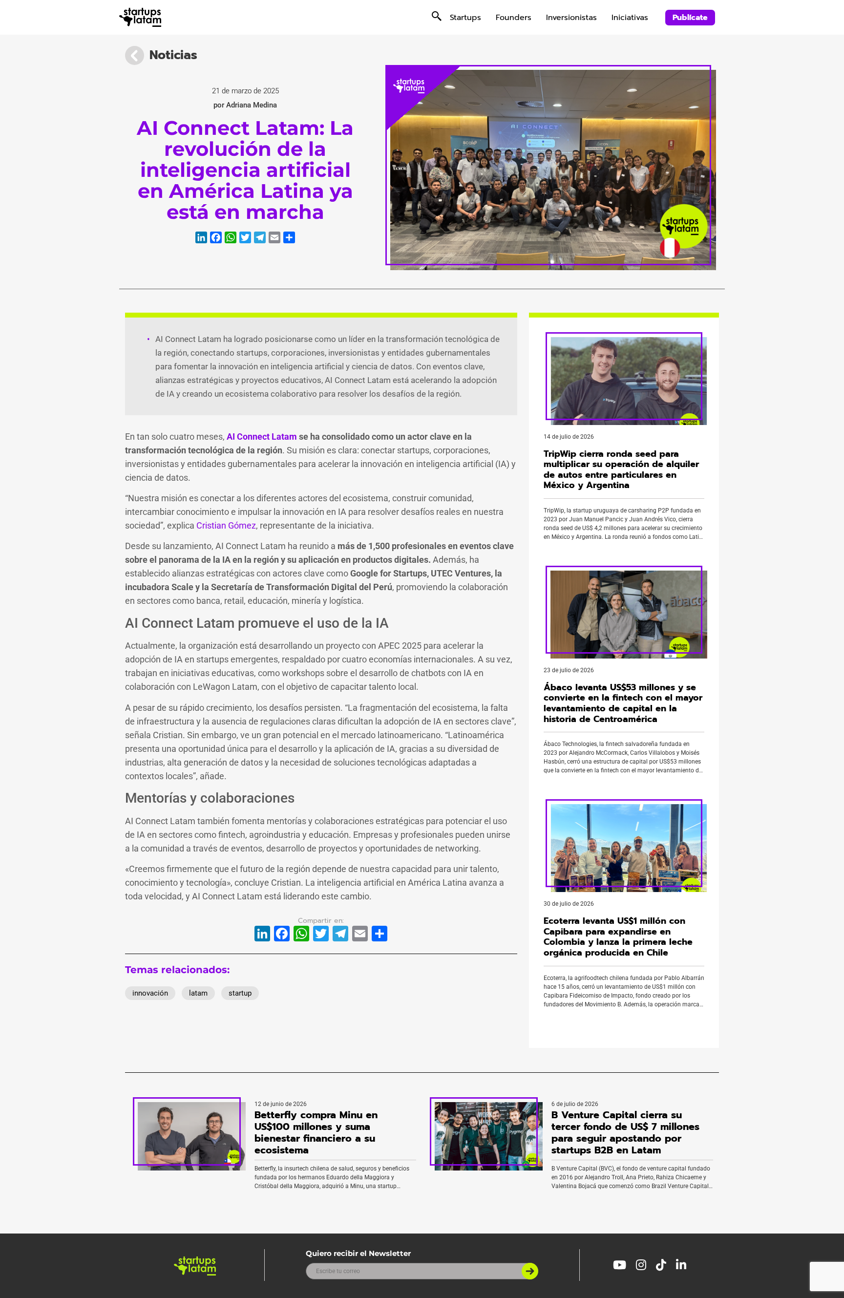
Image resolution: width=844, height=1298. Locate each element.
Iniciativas (630, 17)
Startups (465, 17)
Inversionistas (571, 17)
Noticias (173, 55)
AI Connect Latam (263, 436)
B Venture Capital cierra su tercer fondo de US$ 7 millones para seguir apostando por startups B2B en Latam (625, 1132)
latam (198, 993)
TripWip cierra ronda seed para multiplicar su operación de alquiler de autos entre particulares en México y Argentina (621, 469)
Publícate (690, 17)
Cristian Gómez (226, 525)
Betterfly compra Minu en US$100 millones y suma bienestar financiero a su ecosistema (316, 1132)
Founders (513, 17)
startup (240, 993)
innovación (150, 993)
